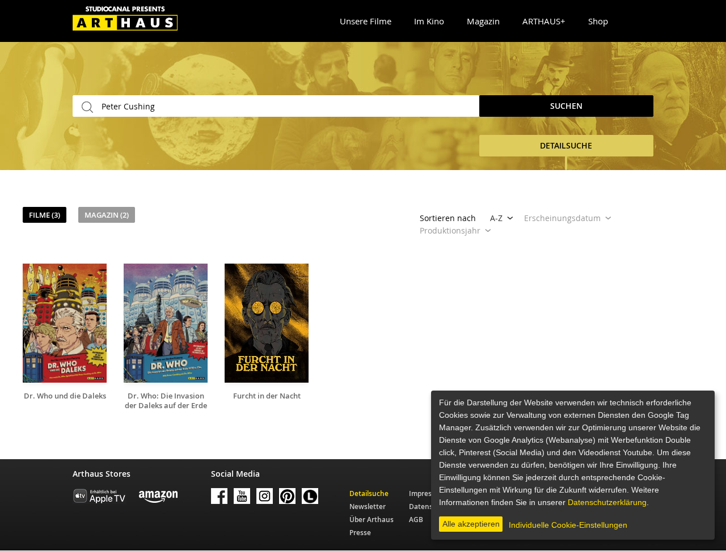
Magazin (483, 21)
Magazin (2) (107, 215)
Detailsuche (369, 493)
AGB (416, 519)
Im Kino (429, 21)
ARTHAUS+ (543, 21)
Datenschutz (430, 506)
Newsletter (367, 506)
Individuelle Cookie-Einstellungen (568, 524)
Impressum (427, 493)
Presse (360, 532)
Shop (598, 21)
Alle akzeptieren (471, 523)
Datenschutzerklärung (607, 502)
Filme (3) (44, 215)
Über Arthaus (371, 519)
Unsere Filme (365, 21)
